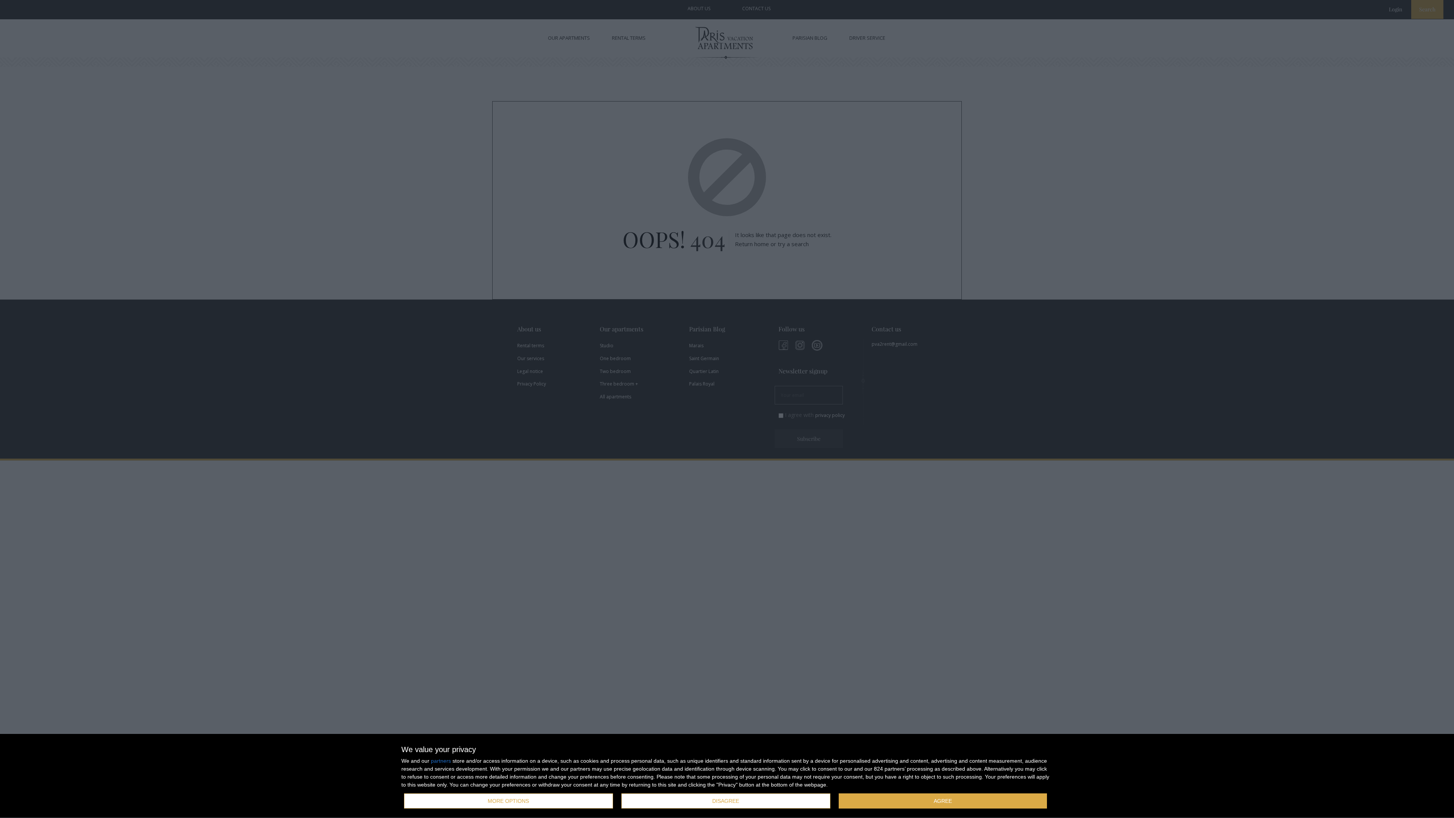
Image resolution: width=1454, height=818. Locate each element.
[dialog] (727, 776)
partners (441, 760)
